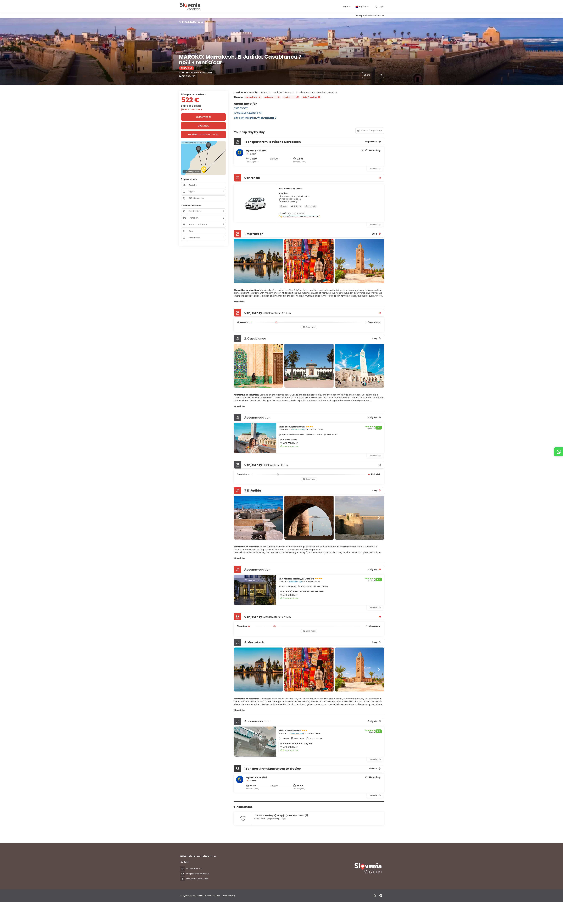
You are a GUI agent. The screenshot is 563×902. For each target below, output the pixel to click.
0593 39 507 (241, 108)
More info (239, 301)
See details (375, 168)
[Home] (374, 895)
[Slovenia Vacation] (368, 868)
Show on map (298, 429)
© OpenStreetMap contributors (194, 142)
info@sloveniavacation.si (248, 113)
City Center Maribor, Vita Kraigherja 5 (255, 117)
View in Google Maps (371, 130)
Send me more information (203, 134)
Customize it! (203, 117)
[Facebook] (381, 895)
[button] (240, 261)
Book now (203, 125)
